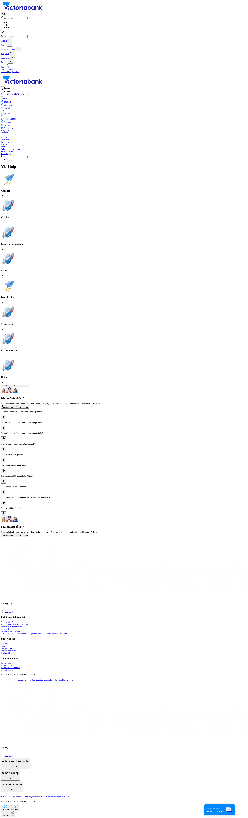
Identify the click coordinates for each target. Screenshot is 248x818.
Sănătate (4, 133)
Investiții (4, 62)
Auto (3, 135)
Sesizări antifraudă (8, 651)
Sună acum (9, 407)
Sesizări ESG (6, 648)
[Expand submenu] (9, 40)
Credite (4, 41)
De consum (8, 105)
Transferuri (5, 58)
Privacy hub (6, 663)
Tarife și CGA (7, 629)
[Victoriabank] (23, 11)
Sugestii (4, 646)
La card (7, 108)
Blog (11, 72)
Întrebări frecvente (21, 386)
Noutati (16, 72)
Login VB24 (6, 67)
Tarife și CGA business (10, 631)
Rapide (4, 144)
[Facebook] (2, 609)
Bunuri (4, 137)
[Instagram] (15, 609)
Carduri (4, 45)
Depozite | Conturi (8, 49)
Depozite (7, 125)
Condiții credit (7, 386)
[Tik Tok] (11, 609)
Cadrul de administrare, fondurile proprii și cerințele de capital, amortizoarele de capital (36, 634)
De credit (7, 116)
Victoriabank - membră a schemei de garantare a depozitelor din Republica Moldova (40, 680)
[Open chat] (219, 809)
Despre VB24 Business (10, 667)
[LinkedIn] (5, 609)
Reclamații (5, 653)
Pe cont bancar (7, 142)
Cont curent (8, 128)
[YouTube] (8, 609)
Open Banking (7, 670)
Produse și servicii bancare (12, 627)
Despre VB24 (6, 665)
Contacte (4, 72)
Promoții (7, 122)
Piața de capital (7, 151)
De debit (7, 113)
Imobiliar (7, 102)
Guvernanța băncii (8, 622)
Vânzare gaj (6, 154)
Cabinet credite (7, 69)
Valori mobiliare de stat (10, 149)
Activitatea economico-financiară (14, 624)
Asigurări (5, 53)
